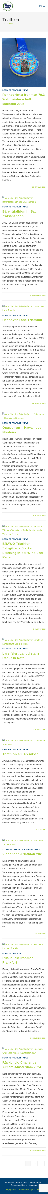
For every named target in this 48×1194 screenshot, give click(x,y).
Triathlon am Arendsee (20, 754)
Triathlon (9, 24)
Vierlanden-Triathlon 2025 (22, 854)
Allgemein (7, 849)
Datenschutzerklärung (19, 1185)
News (25, 90)
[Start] (3, 24)
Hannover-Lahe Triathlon (22, 320)
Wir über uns (9, 1182)
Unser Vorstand (21, 1182)
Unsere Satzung (35, 1182)
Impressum (33, 1185)
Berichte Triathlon (12, 90)
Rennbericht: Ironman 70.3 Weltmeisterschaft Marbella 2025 (23, 99)
